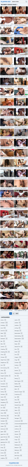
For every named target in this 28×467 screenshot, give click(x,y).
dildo (3, 370)
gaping (3, 405)
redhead (18, 386)
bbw (3, 344)
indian (3, 426)
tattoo (17, 410)
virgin (17, 439)
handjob (4, 421)
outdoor (18, 365)
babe (3, 333)
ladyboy (4, 458)
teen (17, 415)
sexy (17, 399)
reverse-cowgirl (19, 391)
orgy (17, 360)
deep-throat (5, 360)
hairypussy (4, 418)
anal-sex (4, 330)
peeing (17, 378)
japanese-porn (5, 442)
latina (17, 320)
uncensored (18, 421)
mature (17, 341)
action (3, 320)
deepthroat (4, 362)
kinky (3, 447)
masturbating (19, 336)
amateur (4, 322)
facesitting (4, 386)
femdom (4, 394)
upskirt (17, 431)
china (3, 354)
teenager (18, 418)
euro (3, 381)
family (3, 391)
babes (3, 336)
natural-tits (18, 346)
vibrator (18, 434)
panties (17, 370)
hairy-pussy (4, 415)
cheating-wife (5, 352)
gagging (4, 399)
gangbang (4, 402)
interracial (4, 429)
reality (17, 383)
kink (3, 445)
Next (17, 313)
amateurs (4, 325)
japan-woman (5, 437)
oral (17, 354)
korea (3, 453)
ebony (3, 373)
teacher (17, 413)
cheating (4, 349)
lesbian (17, 322)
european (4, 383)
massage (18, 330)
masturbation (19, 338)
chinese (4, 357)
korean (3, 455)
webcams (18, 450)
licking (17, 328)
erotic (3, 378)
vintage (17, 437)
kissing (3, 450)
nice (17, 349)
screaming (18, 394)
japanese (4, 439)
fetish (3, 397)
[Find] (26, 2)
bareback (4, 338)
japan (3, 431)
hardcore (4, 423)
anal (3, 328)
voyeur (17, 442)
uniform (18, 426)
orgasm (18, 357)
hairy (3, 413)
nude (17, 352)
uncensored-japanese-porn (21, 424)
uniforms (18, 429)
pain (16, 367)
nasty (17, 344)
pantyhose (18, 373)
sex (17, 397)
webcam (18, 447)
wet (17, 453)
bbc (3, 341)
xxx (16, 458)
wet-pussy (18, 455)
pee (16, 375)
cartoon (3, 346)
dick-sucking (5, 367)
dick (3, 365)
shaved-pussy (19, 405)
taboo (17, 407)
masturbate (18, 333)
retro (17, 389)
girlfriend (4, 410)
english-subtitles (5, 375)
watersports (18, 445)
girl (3, 407)
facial (3, 389)
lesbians (18, 325)
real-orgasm (19, 381)
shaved (17, 402)
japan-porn (4, 434)
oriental (18, 362)
